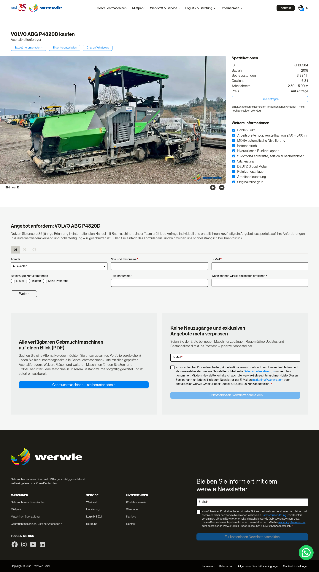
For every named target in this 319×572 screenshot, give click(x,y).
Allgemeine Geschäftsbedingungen (258, 566)
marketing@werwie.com (267, 380)
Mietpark (138, 8)
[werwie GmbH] (45, 8)
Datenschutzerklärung (258, 371)
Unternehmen (229, 8)
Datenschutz (226, 566)
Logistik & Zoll (94, 516)
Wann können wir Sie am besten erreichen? (239, 276)
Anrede (15, 259)
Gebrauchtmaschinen (111, 8)
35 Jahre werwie (136, 502)
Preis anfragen (270, 99)
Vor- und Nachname (124, 259)
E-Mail (217, 259)
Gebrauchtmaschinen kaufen (28, 502)
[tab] (15, 250)
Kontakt (285, 8)
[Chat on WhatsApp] (306, 552)
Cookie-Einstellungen (295, 566)
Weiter (24, 294)
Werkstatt (91, 502)
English (306, 8)
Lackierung (92, 509)
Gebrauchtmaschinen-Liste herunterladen (82, 385)
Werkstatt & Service (163, 8)
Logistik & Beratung (198, 8)
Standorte (132, 509)
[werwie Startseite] (18, 8)
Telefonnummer (121, 276)
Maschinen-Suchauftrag (25, 516)
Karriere (131, 516)
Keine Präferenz (58, 281)
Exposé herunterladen (27, 47)
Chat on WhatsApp (98, 47)
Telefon (36, 281)
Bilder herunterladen (65, 47)
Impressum (208, 566)
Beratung (91, 524)
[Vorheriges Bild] (212, 187)
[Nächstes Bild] (221, 187)
